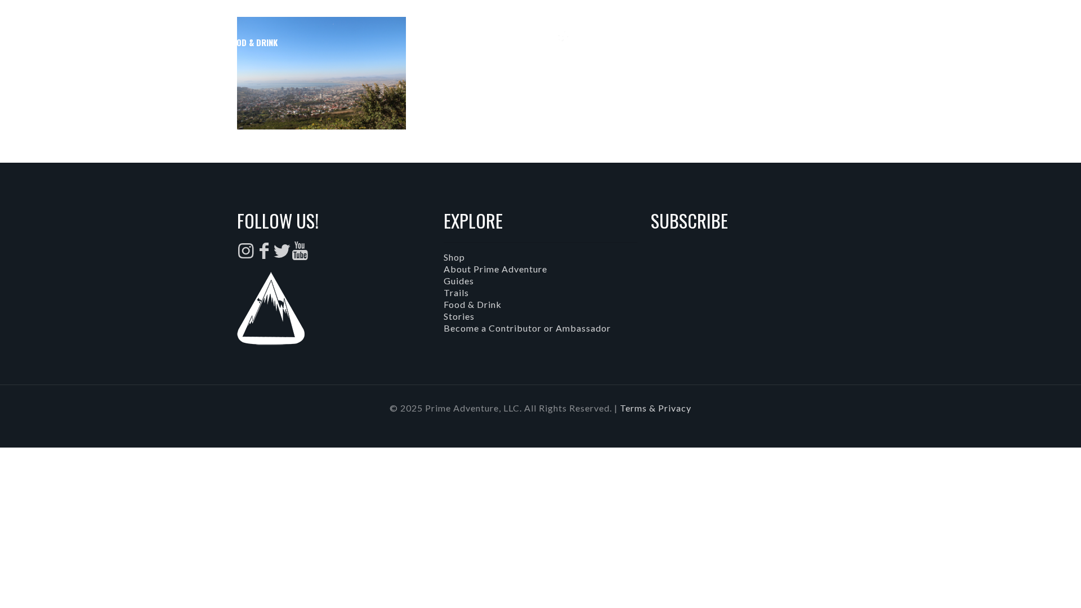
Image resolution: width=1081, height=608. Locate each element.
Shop (454, 257)
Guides (459, 280)
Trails (456, 292)
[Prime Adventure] (541, 42)
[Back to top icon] (1027, 585)
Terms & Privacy (655, 408)
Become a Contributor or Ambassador (527, 328)
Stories (459, 316)
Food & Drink (473, 304)
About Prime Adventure (495, 268)
